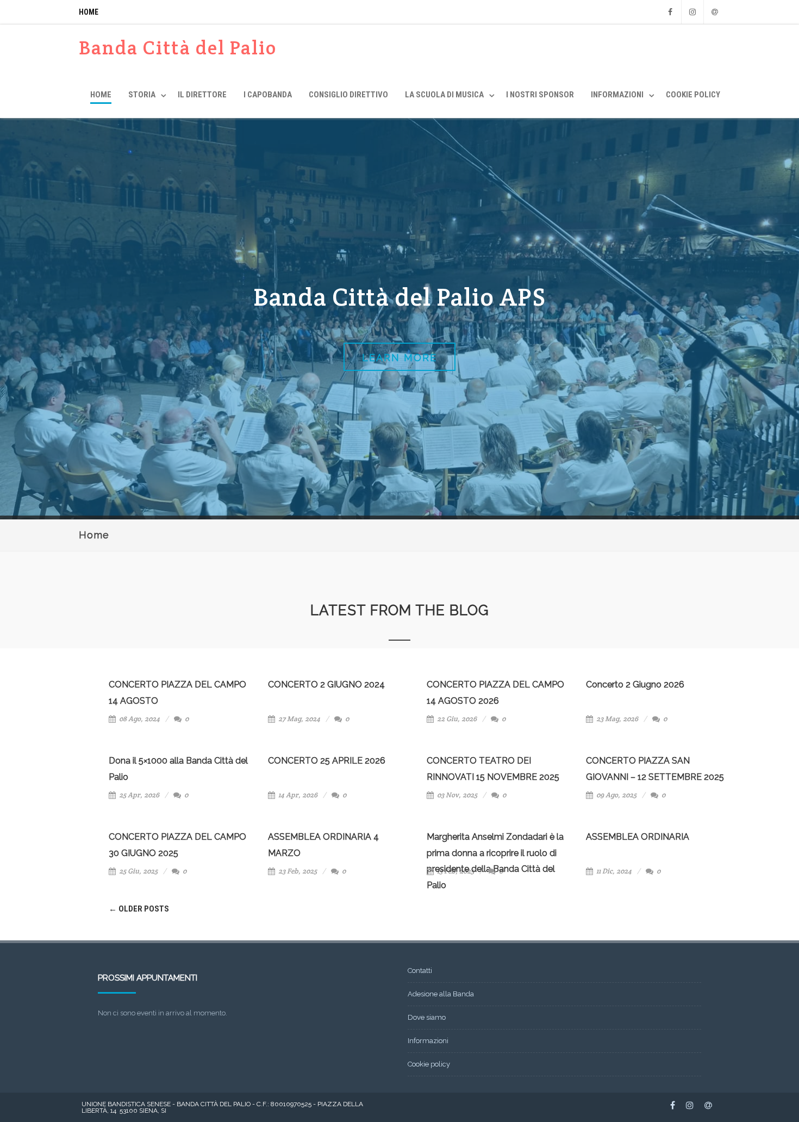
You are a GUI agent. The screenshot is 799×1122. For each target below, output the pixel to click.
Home (88, 12)
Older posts (139, 909)
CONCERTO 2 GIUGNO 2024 (326, 684)
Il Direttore (202, 95)
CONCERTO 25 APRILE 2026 (326, 760)
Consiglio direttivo (348, 95)
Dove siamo (427, 1017)
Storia (141, 95)
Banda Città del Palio (178, 47)
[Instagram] (692, 12)
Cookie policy (693, 95)
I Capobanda (268, 95)
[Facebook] (670, 12)
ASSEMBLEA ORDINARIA (637, 837)
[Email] (715, 12)
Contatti (420, 970)
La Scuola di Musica (444, 95)
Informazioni (617, 95)
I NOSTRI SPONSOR (540, 95)
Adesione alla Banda (441, 994)
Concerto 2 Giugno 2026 (635, 684)
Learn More (399, 357)
